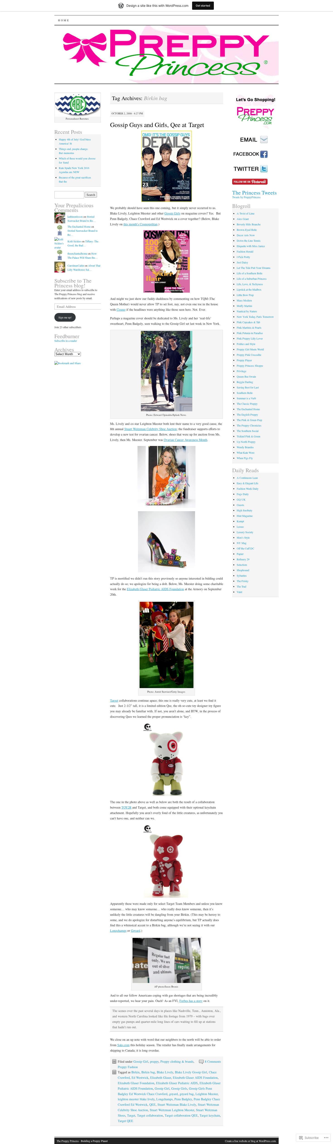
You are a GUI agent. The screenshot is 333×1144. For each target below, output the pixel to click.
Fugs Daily (243, 494)
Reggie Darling (245, 382)
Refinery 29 (243, 559)
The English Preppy (247, 414)
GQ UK (241, 499)
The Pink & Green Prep (249, 420)
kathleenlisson (75, 216)
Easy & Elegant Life (247, 483)
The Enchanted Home (79, 226)
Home (63, 20)
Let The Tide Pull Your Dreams (253, 268)
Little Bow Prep (245, 295)
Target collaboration (150, 1115)
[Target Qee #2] (166, 861)
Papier (240, 554)
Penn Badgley (183, 1099)
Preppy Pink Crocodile (249, 354)
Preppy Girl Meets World (250, 349)
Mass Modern (244, 300)
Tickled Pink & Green (248, 436)
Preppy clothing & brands (176, 1061)
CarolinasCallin (76, 265)
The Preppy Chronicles (249, 425)
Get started (203, 5)
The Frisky (243, 581)
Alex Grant (243, 219)
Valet (239, 592)
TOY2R (126, 807)
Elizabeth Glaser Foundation (136, 1083)
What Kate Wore (245, 452)
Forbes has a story (191, 1001)
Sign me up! (65, 317)
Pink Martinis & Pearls (249, 327)
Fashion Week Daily (247, 488)
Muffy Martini (244, 306)
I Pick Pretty (243, 257)
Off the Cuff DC (245, 548)
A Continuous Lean (247, 477)
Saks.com (123, 1045)
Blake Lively (165, 1072)
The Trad (241, 586)
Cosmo (121, 309)
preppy (154, 1061)
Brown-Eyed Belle (247, 229)
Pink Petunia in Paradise (250, 333)
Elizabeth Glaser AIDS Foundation (195, 1077)
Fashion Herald (245, 251)
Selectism (242, 564)
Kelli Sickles (74, 241)
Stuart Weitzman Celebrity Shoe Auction (150, 429)
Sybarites (242, 575)
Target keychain (210, 1115)
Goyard (135, 930)
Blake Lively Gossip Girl (191, 1072)
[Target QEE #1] (166, 759)
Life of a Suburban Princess (252, 278)
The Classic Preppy (247, 403)
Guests (240, 505)
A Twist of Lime (245, 213)
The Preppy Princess (68, 1141)
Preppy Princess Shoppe (250, 365)
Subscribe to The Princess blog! (73, 283)
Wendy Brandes (245, 447)
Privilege (241, 371)
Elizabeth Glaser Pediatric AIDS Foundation (155, 589)
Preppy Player (244, 360)
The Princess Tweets (254, 192)
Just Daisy (242, 262)
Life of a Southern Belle (249, 273)
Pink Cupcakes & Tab (248, 322)
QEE (152, 1104)
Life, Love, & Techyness (250, 284)
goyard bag (187, 1094)
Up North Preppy (246, 441)
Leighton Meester (206, 1094)
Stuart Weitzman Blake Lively (176, 1104)
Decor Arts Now (246, 235)
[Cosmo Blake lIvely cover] (166, 261)
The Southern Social (247, 431)
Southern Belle (245, 393)
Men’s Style (243, 537)
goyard (173, 1094)
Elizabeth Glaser (160, 1077)
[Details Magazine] (166, 166)
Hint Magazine (245, 516)
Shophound (243, 570)
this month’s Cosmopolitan (140, 224)
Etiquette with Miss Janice (251, 246)
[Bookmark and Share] (67, 363)
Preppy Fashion (128, 1067)
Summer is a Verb (246, 398)
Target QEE (125, 1121)
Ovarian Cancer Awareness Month (185, 440)
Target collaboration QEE (181, 1115)
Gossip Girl (140, 1061)
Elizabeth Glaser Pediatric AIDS (177, 1083)
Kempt (240, 521)
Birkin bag (148, 1072)
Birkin (135, 1072)
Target (114, 700)
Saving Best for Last (248, 387)
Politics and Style (246, 344)
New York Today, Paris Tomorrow (255, 316)
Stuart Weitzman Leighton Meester (172, 1110)
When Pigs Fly (245, 458)
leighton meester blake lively (136, 1099)
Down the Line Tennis (249, 240)
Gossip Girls (172, 213)
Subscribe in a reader (65, 340)
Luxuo (240, 526)
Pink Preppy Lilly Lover (250, 338)
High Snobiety (244, 510)
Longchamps (118, 930)
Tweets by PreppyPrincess (246, 197)
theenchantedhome (77, 253)
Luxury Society (245, 532)
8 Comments (213, 1061)
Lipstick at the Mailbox (249, 289)
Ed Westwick (140, 1077)
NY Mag (241, 543)
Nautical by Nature (247, 311)
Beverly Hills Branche (249, 224)
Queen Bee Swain (246, 376)
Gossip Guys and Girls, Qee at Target (157, 124)
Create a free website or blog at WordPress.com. (250, 1141)
